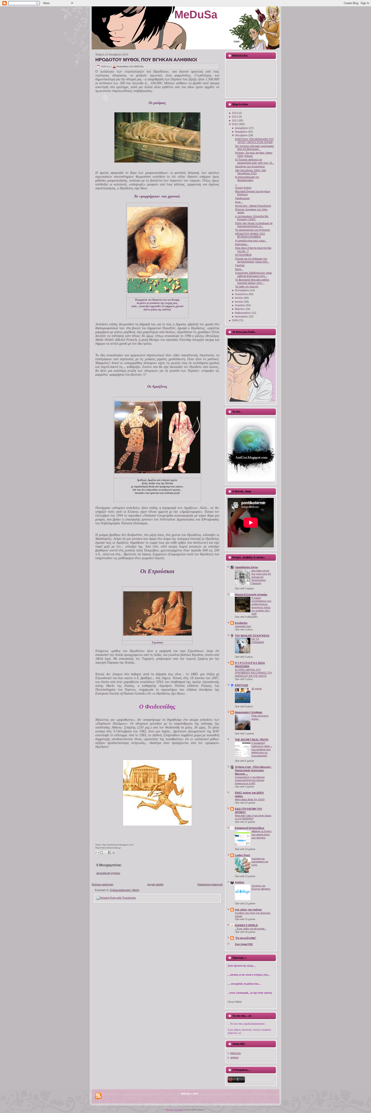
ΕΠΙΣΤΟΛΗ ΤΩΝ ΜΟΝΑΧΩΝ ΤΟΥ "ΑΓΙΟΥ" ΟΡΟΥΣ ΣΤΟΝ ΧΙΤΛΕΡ (254, 141)
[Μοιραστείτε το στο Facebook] (109, 852)
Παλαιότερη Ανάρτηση (210, 884)
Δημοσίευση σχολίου (108, 873)
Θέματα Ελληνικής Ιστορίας (251, 594)
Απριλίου (240, 305)
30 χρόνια (256, 688)
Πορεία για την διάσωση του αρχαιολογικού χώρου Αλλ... (252, 260)
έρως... (239, 202)
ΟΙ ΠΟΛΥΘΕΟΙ (243, 254)
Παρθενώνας (242, 198)
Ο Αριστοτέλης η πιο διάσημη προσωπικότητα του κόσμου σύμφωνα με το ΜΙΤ (250, 780)
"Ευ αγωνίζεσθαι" (245, 938)
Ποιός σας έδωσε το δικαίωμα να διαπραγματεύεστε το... (253, 225)
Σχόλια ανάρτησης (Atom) (124, 890)
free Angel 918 (244, 944)
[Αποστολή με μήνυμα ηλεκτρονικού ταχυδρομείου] (97, 852)
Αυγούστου (241, 294)
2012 (235, 116)
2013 (235, 113)
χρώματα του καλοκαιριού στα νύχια (259, 861)
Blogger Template (174, 1109)
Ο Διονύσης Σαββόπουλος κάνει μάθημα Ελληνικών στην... (253, 274)
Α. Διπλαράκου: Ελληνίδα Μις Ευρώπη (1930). (252, 218)
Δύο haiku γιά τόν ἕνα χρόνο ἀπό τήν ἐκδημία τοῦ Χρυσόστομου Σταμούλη (261, 577)
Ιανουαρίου (241, 316)
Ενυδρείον (241, 623)
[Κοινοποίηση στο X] (105, 852)
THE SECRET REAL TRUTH (251, 739)
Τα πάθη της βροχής (246, 286)
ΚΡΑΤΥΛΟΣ (241, 685)
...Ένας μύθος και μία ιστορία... (250, 928)
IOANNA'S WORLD (246, 925)
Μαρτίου (240, 309)
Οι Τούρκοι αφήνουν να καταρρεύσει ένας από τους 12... (254, 161)
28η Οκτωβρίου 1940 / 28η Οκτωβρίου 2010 (250, 172)
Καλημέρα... (242, 244)
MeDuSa (195, 14)
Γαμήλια (240, 265)
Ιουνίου (239, 301)
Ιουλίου (239, 297)
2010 (235, 124)
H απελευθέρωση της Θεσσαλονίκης (247, 179)
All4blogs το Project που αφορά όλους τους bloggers (261, 834)
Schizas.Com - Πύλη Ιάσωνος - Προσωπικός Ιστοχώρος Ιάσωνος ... (253, 770)
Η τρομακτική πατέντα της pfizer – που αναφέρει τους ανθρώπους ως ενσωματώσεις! (261, 749)
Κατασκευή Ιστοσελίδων (249, 828)
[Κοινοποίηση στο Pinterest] (113, 852)
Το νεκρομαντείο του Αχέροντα (252, 229)
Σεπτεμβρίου (242, 290)
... (236, 183)
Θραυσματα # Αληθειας (248, 712)
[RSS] (98, 1095)
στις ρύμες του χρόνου (248, 909)
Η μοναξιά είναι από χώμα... (251, 240)
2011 (235, 120)
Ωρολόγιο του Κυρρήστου (250, 166)
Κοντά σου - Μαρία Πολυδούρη (253, 205)
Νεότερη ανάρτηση (102, 884)
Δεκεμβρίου (241, 128)
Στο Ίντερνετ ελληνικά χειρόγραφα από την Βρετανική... (254, 148)
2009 (235, 320)
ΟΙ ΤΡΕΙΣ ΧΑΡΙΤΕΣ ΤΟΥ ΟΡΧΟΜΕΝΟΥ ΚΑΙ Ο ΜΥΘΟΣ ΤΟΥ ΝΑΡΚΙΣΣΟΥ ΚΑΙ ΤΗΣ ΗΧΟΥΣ (253, 672)
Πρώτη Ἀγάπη (243, 187)
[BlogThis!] (101, 852)
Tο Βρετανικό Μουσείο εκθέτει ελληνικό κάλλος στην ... (252, 281)
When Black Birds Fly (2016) (250, 799)
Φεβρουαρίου (243, 312)
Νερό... (239, 269)
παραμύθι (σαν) (243, 626)
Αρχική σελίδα (155, 884)
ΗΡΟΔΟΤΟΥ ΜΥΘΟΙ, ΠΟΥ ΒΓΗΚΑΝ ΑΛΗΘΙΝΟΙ (146, 59)
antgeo (234, 1057)
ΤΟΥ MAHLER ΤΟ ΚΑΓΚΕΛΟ (252, 635)
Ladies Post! (242, 855)
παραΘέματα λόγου (246, 567)
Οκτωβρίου (241, 135)
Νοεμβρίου (241, 131)
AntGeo (239, 882)
